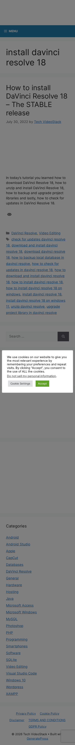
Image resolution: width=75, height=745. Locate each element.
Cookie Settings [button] (20, 383)
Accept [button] (42, 383)
